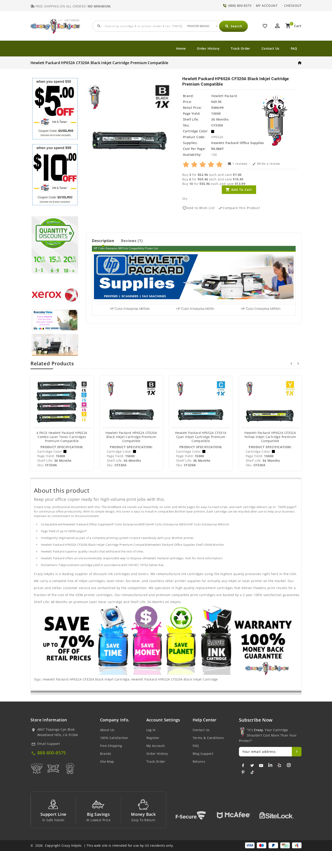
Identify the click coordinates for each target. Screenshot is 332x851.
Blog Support (203, 753)
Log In (151, 730)
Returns (199, 761)
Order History (208, 48)
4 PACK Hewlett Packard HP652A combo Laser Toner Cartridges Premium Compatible (61, 437)
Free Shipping (111, 746)
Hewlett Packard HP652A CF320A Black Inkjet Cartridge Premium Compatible (131, 437)
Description (103, 240)
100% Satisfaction (114, 738)
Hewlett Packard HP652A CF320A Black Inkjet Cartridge (86, 679)
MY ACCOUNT (267, 5)
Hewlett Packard (224, 96)
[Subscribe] (297, 751)
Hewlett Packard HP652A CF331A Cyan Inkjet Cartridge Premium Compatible (201, 437)
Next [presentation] (298, 363)
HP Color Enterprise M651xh (261, 308)
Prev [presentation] (291, 363)
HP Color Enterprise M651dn (130, 308)
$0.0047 (217, 149)
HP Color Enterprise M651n (195, 308)
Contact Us (270, 48)
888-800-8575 (51, 753)
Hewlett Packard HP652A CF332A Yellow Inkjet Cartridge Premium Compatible (270, 437)
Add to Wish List (198, 208)
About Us (107, 730)
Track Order (240, 48)
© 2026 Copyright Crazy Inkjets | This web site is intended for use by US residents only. (102, 845)
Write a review (266, 163)
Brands (105, 753)
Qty (184, 198)
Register (152, 738)
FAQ (294, 48)
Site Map (107, 761)
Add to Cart (241, 189)
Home (181, 48)
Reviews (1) (132, 240)
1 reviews (238, 163)
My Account (155, 746)
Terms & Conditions (208, 738)
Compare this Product (239, 208)
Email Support (48, 743)
